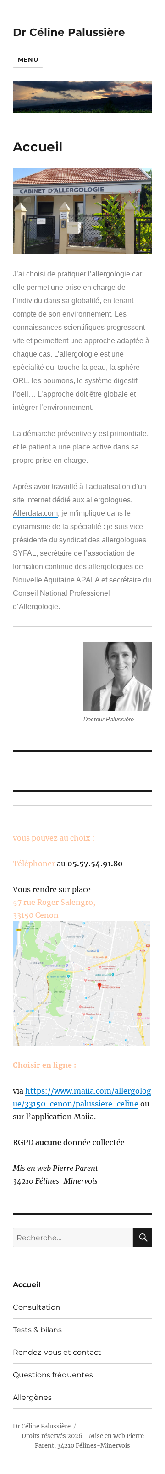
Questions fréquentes (53, 1374)
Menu (28, 59)
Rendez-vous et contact (57, 1352)
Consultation (36, 1307)
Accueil (27, 1284)
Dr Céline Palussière (69, 32)
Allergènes (32, 1397)
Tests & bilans (37, 1329)
